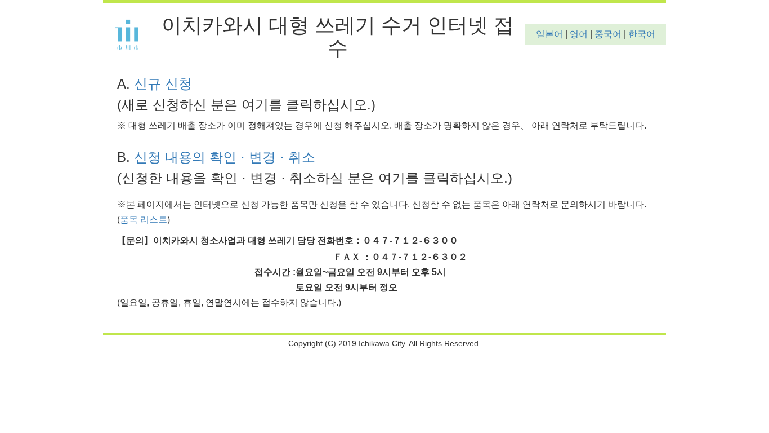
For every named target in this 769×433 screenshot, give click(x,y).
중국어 (608, 34)
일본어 (549, 34)
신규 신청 (163, 83)
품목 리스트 (143, 219)
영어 (579, 34)
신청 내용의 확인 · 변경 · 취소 (224, 157)
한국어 (641, 34)
